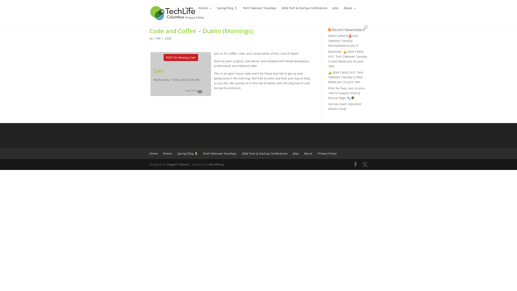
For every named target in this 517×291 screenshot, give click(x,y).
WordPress (216, 164)
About (348, 8)
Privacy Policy (194, 17)
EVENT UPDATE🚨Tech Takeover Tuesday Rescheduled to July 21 (343, 40)
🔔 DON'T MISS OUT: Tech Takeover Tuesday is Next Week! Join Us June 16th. (345, 77)
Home (189, 8)
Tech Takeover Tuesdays (259, 8)
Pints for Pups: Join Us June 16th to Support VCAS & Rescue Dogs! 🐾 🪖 (346, 93)
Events (203, 8)
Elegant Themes (178, 164)
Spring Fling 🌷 (227, 8)
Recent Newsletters (348, 29)
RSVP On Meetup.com (181, 57)
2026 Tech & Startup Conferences (304, 8)
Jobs (335, 8)
